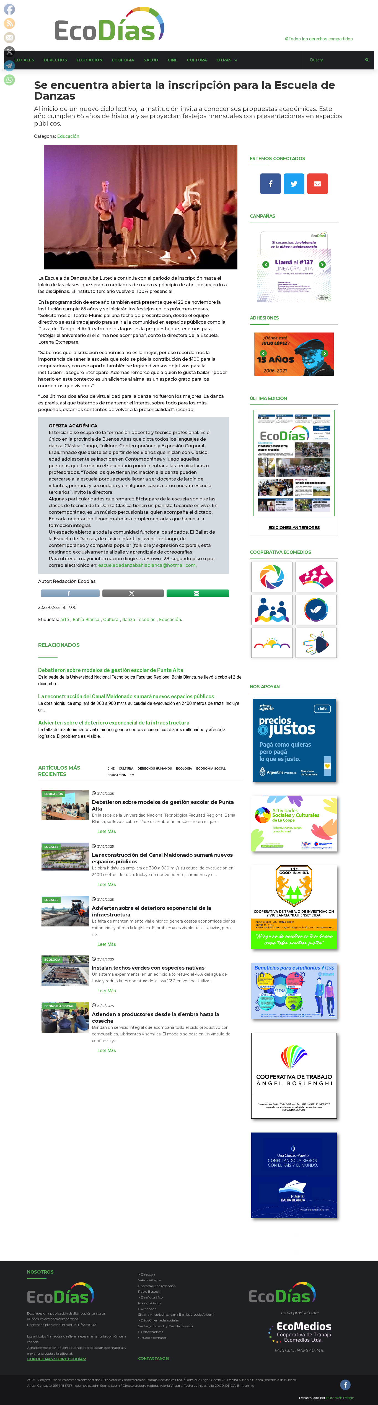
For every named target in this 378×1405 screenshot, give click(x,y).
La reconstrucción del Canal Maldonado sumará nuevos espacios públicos (126, 696)
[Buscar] (333, 60)
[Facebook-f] (270, 183)
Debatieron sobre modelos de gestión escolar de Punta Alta (110, 670)
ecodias (147, 619)
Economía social (211, 768)
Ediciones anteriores (294, 527)
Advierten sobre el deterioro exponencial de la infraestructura (113, 723)
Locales (51, 847)
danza (128, 619)
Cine (111, 768)
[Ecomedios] (300, 1332)
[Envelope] (317, 183)
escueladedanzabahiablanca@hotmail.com (147, 565)
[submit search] (367, 60)
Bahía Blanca (86, 619)
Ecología (184, 768)
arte (64, 619)
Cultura (110, 619)
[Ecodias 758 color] (294, 463)
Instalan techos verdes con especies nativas (148, 968)
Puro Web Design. (340, 1398)
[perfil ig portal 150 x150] (272, 577)
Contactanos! (153, 1358)
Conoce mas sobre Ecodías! (56, 1359)
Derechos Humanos (155, 768)
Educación (68, 136)
